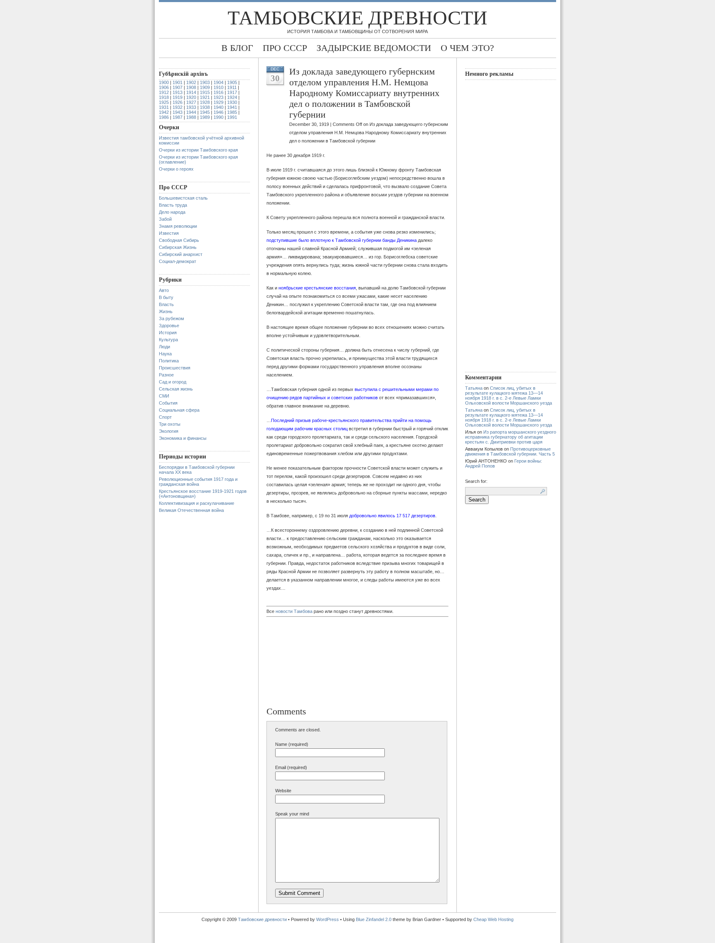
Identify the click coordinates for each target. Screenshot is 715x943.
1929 (218, 102)
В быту (166, 297)
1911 (232, 87)
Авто (164, 290)
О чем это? (467, 48)
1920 (191, 97)
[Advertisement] (310, 662)
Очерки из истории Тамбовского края (198, 149)
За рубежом (171, 318)
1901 (177, 82)
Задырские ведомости (374, 48)
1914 (191, 92)
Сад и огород (172, 381)
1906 (164, 87)
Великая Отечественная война (191, 510)
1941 (232, 107)
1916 (218, 92)
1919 (177, 97)
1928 (205, 102)
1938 (205, 107)
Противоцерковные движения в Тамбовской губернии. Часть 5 (510, 451)
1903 (205, 82)
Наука (165, 353)
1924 (232, 97)
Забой (165, 219)
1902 (191, 82)
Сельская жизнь (176, 388)
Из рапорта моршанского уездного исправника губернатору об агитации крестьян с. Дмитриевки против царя (510, 436)
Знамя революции (178, 226)
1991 (232, 117)
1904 (218, 82)
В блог (237, 48)
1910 (218, 87)
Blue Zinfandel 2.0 (373, 919)
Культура (168, 339)
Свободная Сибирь (179, 240)
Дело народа (172, 212)
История (168, 332)
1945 (205, 112)
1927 (191, 102)
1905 (232, 82)
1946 (218, 112)
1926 (177, 102)
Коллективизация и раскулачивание (196, 503)
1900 (164, 82)
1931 (164, 107)
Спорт (165, 417)
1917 (232, 92)
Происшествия (174, 367)
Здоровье (169, 325)
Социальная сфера (179, 410)
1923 (218, 97)
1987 (177, 117)
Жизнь (166, 311)
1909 (205, 87)
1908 (191, 87)
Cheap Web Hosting (493, 919)
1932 (177, 107)
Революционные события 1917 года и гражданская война (198, 482)
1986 (164, 117)
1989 (205, 117)
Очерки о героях (176, 168)
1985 (232, 112)
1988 (191, 117)
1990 (218, 117)
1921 (205, 97)
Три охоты (169, 424)
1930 (232, 102)
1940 (218, 107)
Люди (164, 346)
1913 (177, 92)
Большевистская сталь (183, 197)
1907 (177, 87)
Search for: (476, 481)
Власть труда (173, 205)
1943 (177, 112)
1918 (164, 97)
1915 (205, 92)
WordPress (327, 919)
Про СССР (285, 48)
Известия (169, 233)
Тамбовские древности (357, 18)
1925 (164, 102)
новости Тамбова (294, 611)
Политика (169, 360)
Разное (166, 374)
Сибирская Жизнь (178, 247)
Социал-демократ (177, 261)
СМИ (164, 395)
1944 (191, 112)
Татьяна (473, 388)
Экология (168, 431)
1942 (164, 112)
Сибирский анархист (180, 254)
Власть (166, 304)
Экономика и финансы (182, 438)
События (168, 402)
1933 (191, 107)
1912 (164, 92)
